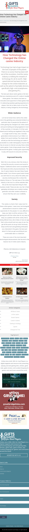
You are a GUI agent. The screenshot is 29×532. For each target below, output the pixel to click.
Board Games (15, 317)
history (13, 347)
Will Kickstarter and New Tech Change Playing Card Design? (22, 279)
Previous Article (14, 257)
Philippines (14, 350)
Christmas (18, 343)
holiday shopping (24, 347)
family (25, 343)
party (10, 350)
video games (16, 356)
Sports (15, 326)
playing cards (21, 350)
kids (3, 350)
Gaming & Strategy (15, 323)
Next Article (22, 260)
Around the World (5, 338)
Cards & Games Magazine (5, 471)
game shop (3, 347)
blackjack (26, 338)
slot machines (20, 352)
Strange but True (15, 329)
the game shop (25, 354)
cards (25, 340)
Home (1, 20)
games (24, 345)
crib (22, 343)
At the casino (6, 20)
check (13, 343)
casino (3, 343)
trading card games (9, 356)
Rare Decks (8, 352)
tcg (10, 354)
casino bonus (8, 343)
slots (25, 352)
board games (5, 340)
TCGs (14, 354)
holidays (18, 347)
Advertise (2, 473)
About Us (2, 469)
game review (19, 345)
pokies (3, 352)
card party (21, 340)
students (7, 354)
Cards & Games (15, 320)
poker (26, 350)
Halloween (9, 347)
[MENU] (27, 12)
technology (18, 354)
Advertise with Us (14, 455)
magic (6, 350)
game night (12, 345)
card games (15, 340)
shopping (14, 352)
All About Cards (15, 311)
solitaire (2, 354)
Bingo (21, 338)
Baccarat (17, 338)
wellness (22, 356)
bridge (10, 340)
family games (6, 345)
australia (12, 338)
